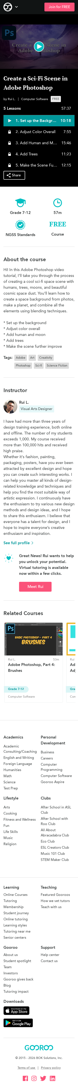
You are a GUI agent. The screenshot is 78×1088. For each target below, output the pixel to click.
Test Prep (10, 788)
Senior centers (14, 937)
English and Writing (18, 758)
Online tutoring (15, 919)
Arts (6, 807)
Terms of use (27, 1068)
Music (8, 838)
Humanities (12, 770)
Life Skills (10, 832)
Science (9, 782)
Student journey (16, 913)
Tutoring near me (17, 931)
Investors (10, 973)
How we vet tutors (55, 901)
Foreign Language (17, 764)
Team (7, 967)
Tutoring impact (16, 991)
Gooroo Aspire (52, 782)
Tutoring (10, 901)
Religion (9, 844)
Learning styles (15, 925)
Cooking (10, 813)
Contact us (49, 961)
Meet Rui (35, 586)
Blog (7, 985)
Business (47, 752)
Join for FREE (59, 7)
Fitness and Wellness (19, 819)
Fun (6, 826)
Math (7, 776)
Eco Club (48, 841)
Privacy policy (51, 1068)
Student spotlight (17, 961)
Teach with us (51, 907)
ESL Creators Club (55, 847)
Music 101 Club (53, 854)
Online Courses (15, 895)
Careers (47, 758)
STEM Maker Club (55, 860)
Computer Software (56, 776)
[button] (39, 46)
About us (10, 955)
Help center (50, 955)
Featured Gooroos (55, 895)
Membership (13, 907)
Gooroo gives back (18, 979)
